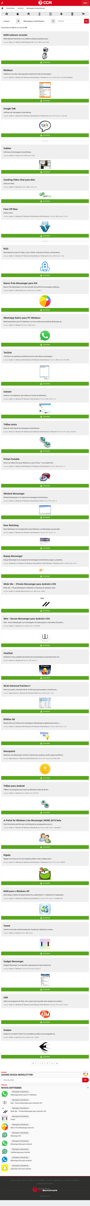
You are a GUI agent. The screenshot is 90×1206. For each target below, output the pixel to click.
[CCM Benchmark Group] (45, 1190)
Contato (49, 1180)
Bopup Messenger (13, 556)
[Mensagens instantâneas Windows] (6, 14)
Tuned (7, 925)
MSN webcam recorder (15, 35)
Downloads (10, 8)
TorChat (8, 352)
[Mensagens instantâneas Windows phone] (72, 14)
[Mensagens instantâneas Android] (61, 14)
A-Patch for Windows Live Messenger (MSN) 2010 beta (32, 820)
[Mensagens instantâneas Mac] (17, 14)
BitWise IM (9, 719)
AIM (6, 997)
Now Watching (11, 525)
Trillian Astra (10, 424)
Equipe (13, 1180)
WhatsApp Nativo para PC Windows (22, 317)
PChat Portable (11, 459)
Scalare (7, 1030)
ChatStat (8, 653)
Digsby (7, 855)
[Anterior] (33, 1063)
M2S (6, 248)
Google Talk (10, 108)
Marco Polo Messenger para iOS (20, 283)
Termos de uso (22, 1180)
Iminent (7, 391)
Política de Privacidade (37, 1180)
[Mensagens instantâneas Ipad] (50, 14)
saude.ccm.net (45, 1196)
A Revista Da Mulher (72, 1180)
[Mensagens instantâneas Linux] (28, 14)
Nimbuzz (8, 70)
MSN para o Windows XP (16, 891)
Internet (20, 8)
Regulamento (57, 1180)
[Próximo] (56, 1063)
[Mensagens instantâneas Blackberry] (83, 14)
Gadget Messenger (13, 961)
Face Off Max (11, 209)
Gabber (7, 148)
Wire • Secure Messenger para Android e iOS (27, 618)
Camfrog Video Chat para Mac (19, 179)
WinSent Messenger (14, 493)
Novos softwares (11, 1087)
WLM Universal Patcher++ (17, 685)
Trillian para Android (14, 785)
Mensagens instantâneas (35, 8)
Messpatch (9, 751)
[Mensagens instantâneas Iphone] (39, 14)
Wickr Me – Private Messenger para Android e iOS (30, 584)
